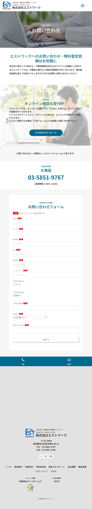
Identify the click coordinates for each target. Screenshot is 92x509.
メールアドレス (18, 271)
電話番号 (16, 260)
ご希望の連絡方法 (18, 281)
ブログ (53, 471)
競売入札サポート (57, 467)
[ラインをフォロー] (51, 456)
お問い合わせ (42, 471)
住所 (14, 250)
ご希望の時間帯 (18, 303)
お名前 (15, 218)
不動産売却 (41, 467)
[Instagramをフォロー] (46, 456)
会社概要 (72, 467)
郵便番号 (16, 239)
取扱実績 (82, 467)
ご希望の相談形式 (18, 292)
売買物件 (29, 467)
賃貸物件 (18, 467)
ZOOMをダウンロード (46, 132)
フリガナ (16, 229)
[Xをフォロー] (41, 456)
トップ (9, 467)
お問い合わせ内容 (19, 325)
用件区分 (16, 314)
